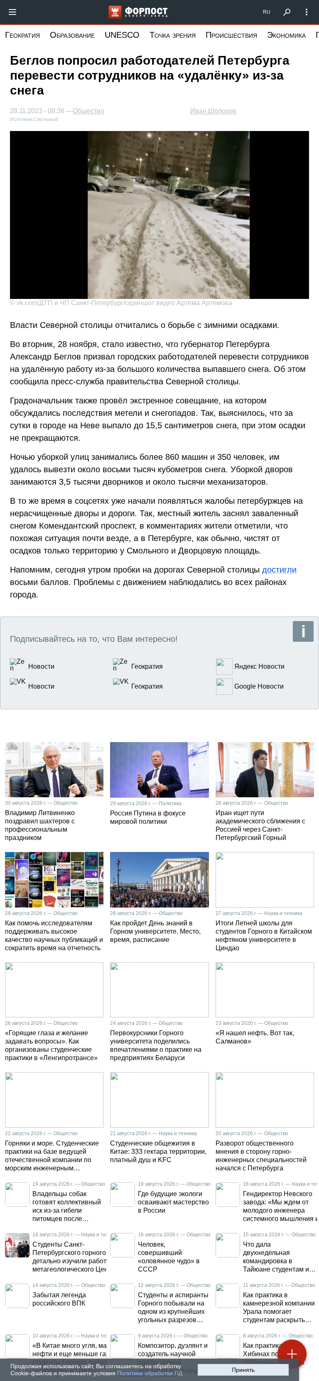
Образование (72, 34)
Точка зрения (173, 34)
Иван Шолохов (213, 110)
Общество (88, 111)
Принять (243, 1369)
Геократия (22, 34)
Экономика (286, 34)
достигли (279, 569)
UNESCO (122, 34)
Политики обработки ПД (149, 1373)
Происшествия (231, 34)
